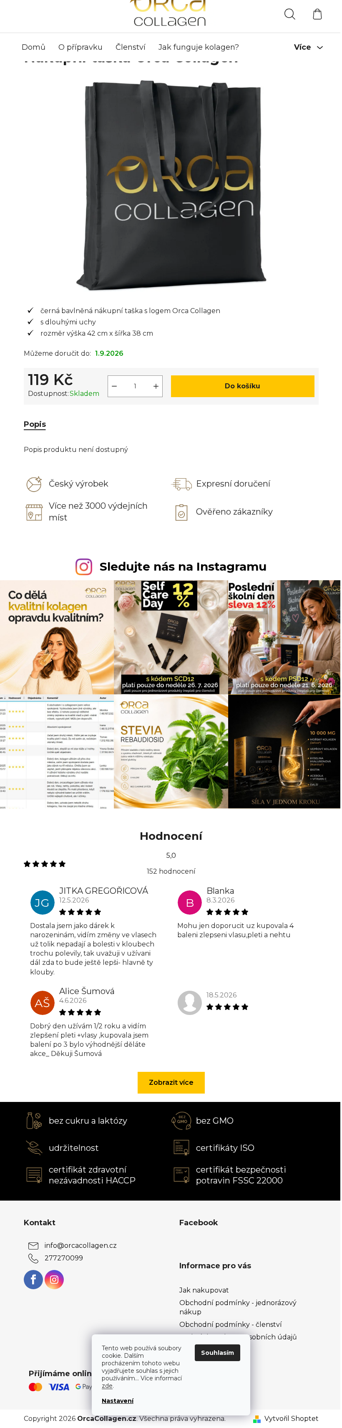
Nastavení (117, 1401)
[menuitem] (33, 47)
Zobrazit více (171, 1082)
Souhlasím (217, 1353)
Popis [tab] (35, 424)
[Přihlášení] (259, 14)
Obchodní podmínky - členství (230, 1325)
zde (107, 1386)
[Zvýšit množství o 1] (156, 386)
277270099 (64, 1258)
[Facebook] (33, 1279)
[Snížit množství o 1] (114, 386)
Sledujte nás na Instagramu (183, 566)
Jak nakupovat (204, 1290)
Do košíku (242, 386)
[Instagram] (54, 1279)
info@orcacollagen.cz (81, 1246)
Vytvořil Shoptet (291, 1419)
